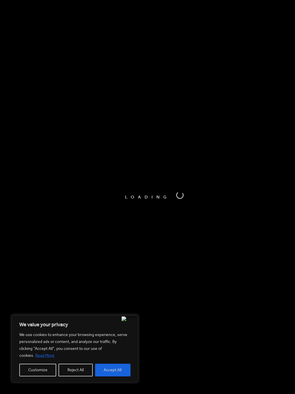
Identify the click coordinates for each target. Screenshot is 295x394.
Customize (38, 369)
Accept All (113, 369)
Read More (44, 355)
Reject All (75, 369)
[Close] (129, 318)
